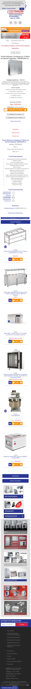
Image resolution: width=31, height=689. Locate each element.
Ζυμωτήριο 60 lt (15, 415)
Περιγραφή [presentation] (15, 129)
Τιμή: (12, 104)
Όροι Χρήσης (10, 630)
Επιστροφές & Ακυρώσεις (14, 640)
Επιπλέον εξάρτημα (15, 87)
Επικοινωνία (10, 651)
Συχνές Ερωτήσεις (12, 653)
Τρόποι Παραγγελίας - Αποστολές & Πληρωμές (13, 634)
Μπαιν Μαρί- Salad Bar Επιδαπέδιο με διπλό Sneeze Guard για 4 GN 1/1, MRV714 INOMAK (15, 294)
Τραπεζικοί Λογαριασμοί (13, 637)
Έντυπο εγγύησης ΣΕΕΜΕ (14, 661)
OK (22, 8)
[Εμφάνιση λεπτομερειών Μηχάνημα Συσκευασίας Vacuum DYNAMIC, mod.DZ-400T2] (15, 442)
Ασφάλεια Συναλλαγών (13, 642)
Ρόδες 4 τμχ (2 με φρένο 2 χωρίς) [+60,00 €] (16, 93)
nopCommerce (9, 684)
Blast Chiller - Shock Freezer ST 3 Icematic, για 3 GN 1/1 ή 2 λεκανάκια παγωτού (15, 334)
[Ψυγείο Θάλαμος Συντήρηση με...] (13, 52)
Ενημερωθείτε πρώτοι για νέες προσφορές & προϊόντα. (14, 622)
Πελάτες (9, 656)
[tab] (15, 129)
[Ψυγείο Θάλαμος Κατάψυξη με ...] (18, 52)
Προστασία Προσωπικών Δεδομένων (13, 646)
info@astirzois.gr (14, 678)
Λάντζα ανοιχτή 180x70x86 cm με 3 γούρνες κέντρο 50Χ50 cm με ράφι (15, 252)
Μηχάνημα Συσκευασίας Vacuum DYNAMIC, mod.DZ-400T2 (15, 457)
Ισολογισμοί (10, 664)
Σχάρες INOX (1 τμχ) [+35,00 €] (16, 91)
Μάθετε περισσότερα (9, 8)
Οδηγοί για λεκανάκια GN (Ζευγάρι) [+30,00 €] (16, 89)
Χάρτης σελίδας (11, 658)
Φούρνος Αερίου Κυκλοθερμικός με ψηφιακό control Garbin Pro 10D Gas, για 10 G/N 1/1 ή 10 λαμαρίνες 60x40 (15, 376)
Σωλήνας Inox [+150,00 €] (16, 97)
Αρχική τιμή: (13, 102)
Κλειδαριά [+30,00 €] (16, 95)
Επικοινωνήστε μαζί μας (9, 688)
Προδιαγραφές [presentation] (15, 132)
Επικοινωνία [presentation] (15, 136)
